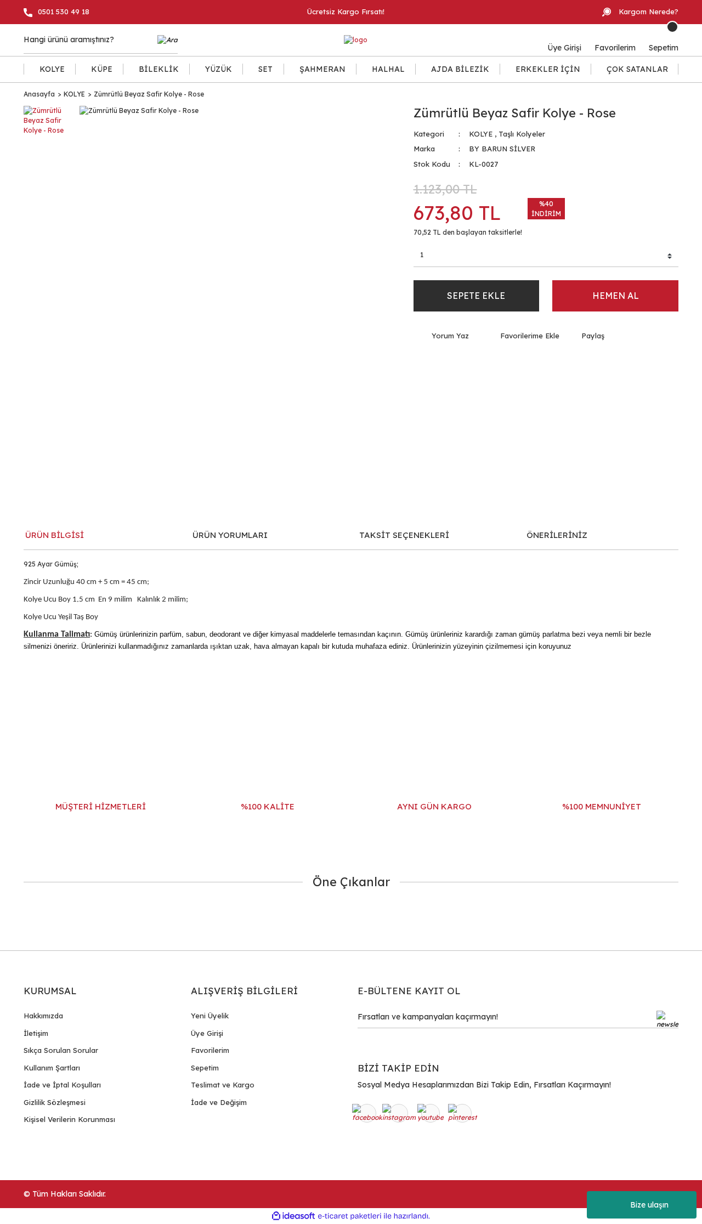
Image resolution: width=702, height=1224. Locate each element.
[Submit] (667, 1019)
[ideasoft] (293, 1216)
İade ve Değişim (219, 1102)
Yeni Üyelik (210, 1015)
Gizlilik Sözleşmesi (55, 1102)
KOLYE (480, 133)
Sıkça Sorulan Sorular (61, 1050)
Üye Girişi (207, 1033)
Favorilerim (210, 1050)
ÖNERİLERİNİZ (556, 535)
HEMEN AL (615, 295)
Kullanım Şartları (52, 1067)
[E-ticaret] (350, 1216)
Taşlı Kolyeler (522, 133)
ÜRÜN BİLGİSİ (54, 535)
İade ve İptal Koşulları (62, 1084)
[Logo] (355, 40)
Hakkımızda (43, 1015)
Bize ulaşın (649, 1205)
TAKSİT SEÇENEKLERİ (404, 535)
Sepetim (205, 1067)
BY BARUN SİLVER (502, 148)
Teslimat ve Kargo (222, 1084)
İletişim (36, 1033)
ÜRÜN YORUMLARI (230, 535)
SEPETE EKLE (476, 295)
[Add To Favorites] (522, 336)
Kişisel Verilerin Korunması (69, 1119)
